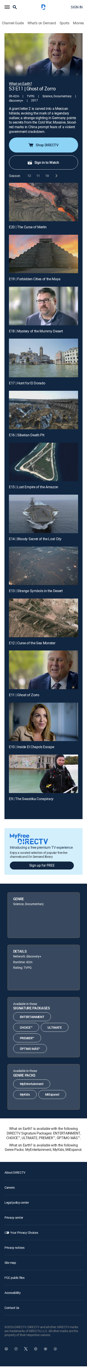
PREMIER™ (27, 1038)
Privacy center (13, 1217)
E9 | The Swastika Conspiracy (31, 798)
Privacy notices (14, 1247)
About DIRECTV (14, 1172)
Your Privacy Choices (24, 1232)
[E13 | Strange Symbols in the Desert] (43, 566)
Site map (10, 1262)
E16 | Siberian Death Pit (26, 435)
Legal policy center (16, 1202)
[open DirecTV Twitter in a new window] (26, 1349)
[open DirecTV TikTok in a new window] (55, 1349)
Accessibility (12, 1293)
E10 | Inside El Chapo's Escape (31, 746)
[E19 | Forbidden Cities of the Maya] (43, 254)
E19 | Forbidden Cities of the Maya (34, 278)
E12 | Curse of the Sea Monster (32, 643)
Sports (64, 23)
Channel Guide (13, 23)
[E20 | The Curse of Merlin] (43, 202)
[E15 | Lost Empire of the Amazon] (43, 462)
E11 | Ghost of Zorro (24, 694)
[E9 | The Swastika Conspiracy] (43, 774)
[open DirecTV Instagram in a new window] (35, 1349)
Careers (9, 1187)
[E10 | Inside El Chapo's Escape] (43, 722)
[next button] (56, 175)
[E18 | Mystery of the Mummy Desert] (43, 306)
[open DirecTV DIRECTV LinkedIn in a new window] (6, 1349)
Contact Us (11, 1308)
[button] (7, 7)
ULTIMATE (55, 1027)
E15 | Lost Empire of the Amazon (33, 486)
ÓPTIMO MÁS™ (30, 1049)
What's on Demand (41, 23)
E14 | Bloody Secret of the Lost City (35, 538)
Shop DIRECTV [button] (47, 145)
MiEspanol (52, 1094)
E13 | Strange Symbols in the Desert (36, 590)
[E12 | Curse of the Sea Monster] (43, 618)
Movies (78, 23)
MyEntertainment (32, 1084)
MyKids (25, 1094)
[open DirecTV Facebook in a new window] (16, 1349)
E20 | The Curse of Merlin (28, 227)
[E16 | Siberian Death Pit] (43, 410)
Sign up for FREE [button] (42, 865)
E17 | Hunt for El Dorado (27, 383)
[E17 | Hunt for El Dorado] (43, 358)
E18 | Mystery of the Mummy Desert (36, 331)
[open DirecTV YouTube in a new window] (45, 1349)
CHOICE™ (26, 1027)
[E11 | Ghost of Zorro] (43, 669)
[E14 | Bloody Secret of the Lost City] (43, 514)
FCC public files (14, 1278)
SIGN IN (77, 7)
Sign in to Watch (46, 162)
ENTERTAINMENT (32, 1017)
